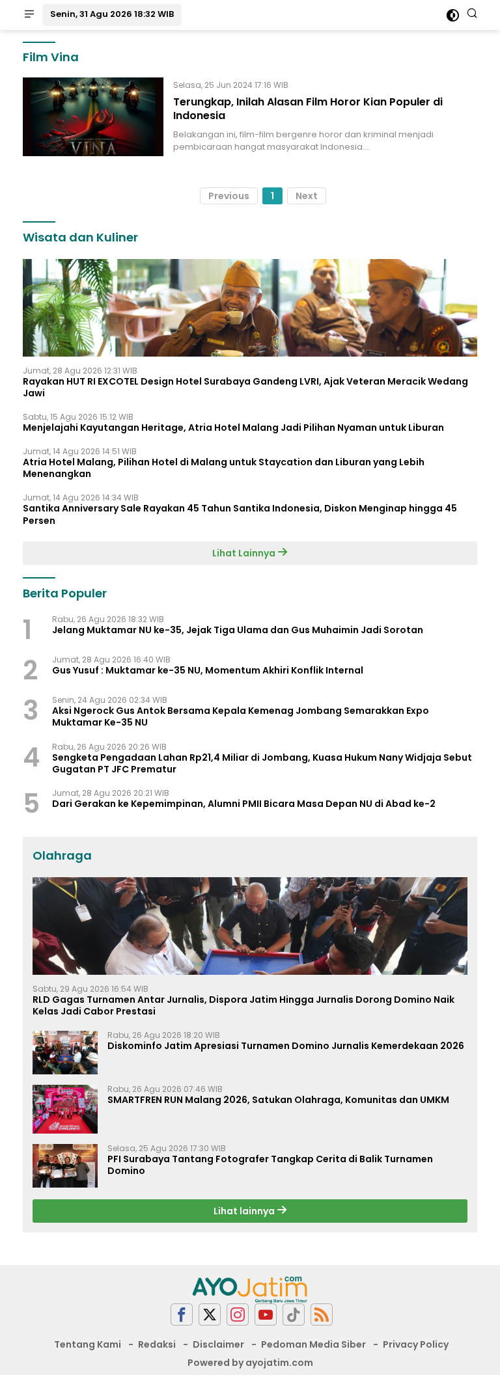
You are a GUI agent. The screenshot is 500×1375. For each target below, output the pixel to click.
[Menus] (29, 15)
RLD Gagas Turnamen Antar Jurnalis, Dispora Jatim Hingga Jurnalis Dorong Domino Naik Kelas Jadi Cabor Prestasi (243, 1005)
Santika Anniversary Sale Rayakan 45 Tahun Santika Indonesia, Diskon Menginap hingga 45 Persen (240, 514)
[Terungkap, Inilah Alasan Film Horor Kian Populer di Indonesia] (93, 116)
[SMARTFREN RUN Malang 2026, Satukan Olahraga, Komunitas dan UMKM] (65, 1109)
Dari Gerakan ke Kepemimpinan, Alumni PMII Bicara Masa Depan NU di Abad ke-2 (244, 804)
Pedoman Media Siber (313, 1344)
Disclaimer (218, 1344)
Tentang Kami (87, 1344)
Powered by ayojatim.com (250, 1362)
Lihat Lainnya (244, 553)
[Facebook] (182, 1314)
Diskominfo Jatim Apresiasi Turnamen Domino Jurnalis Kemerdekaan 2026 (285, 1046)
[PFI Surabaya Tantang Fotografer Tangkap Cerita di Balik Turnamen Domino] (65, 1166)
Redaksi (157, 1344)
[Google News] (294, 1314)
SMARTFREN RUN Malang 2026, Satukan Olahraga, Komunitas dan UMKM (278, 1100)
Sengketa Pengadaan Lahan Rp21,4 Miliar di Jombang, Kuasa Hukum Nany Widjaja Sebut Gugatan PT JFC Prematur (262, 763)
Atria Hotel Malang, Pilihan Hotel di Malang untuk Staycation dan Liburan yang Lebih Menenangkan (223, 468)
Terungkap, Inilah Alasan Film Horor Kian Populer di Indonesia (308, 108)
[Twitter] (210, 1314)
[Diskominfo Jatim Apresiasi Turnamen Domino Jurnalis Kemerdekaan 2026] (65, 1052)
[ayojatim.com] (250, 1288)
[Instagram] (238, 1314)
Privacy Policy (416, 1344)
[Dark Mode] (452, 15)
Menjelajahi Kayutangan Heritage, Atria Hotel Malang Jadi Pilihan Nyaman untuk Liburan (233, 427)
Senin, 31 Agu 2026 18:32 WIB (112, 14)
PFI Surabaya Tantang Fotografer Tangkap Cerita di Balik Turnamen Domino (270, 1165)
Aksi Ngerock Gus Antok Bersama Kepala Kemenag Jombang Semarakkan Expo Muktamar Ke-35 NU (240, 716)
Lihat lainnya (245, 1211)
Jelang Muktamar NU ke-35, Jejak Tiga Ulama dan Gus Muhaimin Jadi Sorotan (237, 630)
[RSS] (322, 1314)
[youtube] (266, 1314)
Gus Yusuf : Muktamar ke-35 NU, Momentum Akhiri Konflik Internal (207, 670)
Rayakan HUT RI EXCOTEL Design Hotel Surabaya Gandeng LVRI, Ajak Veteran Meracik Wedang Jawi (245, 387)
